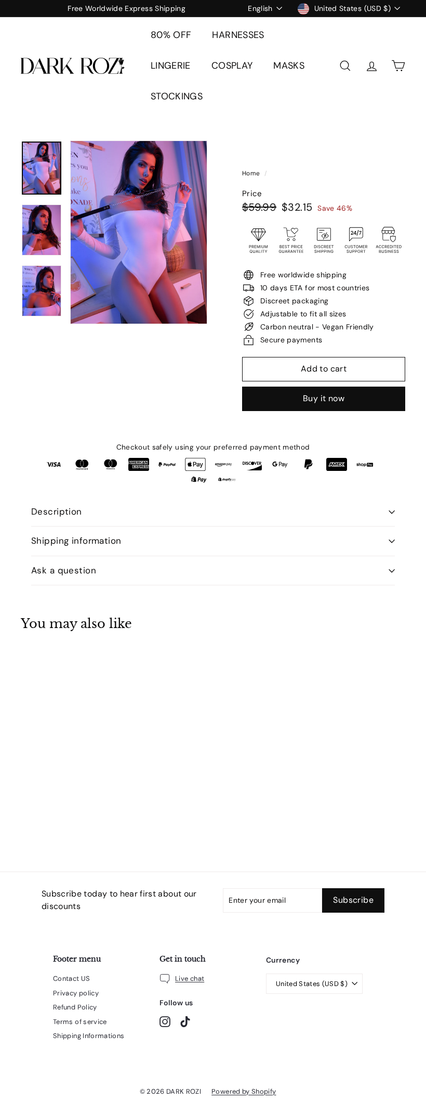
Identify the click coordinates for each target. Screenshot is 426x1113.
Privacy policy (76, 993)
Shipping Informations (88, 1035)
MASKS (288, 65)
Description (56, 511)
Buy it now (323, 398)
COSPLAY (231, 65)
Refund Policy (75, 1007)
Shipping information (76, 540)
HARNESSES (238, 35)
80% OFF (171, 35)
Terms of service (80, 1021)
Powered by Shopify (243, 1091)
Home (252, 173)
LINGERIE (171, 65)
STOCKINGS (177, 96)
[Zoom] (139, 232)
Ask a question (63, 570)
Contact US (71, 978)
